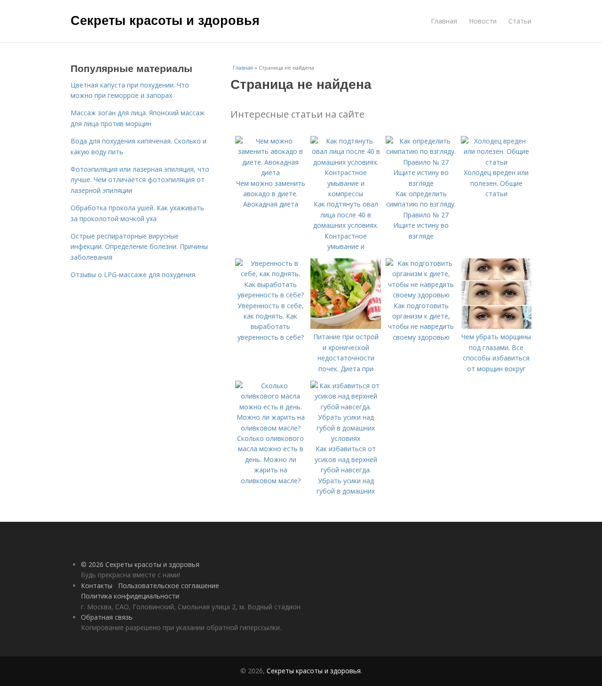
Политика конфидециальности (130, 595)
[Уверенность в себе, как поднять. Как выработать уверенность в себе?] (270, 294)
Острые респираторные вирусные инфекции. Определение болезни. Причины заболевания (139, 246)
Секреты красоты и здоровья (165, 20)
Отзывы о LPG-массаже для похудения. (134, 274)
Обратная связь (107, 617)
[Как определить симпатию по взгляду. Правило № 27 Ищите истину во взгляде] (421, 183)
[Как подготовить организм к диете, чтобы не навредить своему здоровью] (421, 294)
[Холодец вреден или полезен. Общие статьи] (496, 162)
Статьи (519, 20)
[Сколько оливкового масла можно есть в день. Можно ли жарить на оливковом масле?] (270, 427)
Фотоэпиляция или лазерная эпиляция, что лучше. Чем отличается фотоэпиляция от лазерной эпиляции (140, 180)
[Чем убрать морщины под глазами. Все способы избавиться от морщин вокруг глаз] (496, 326)
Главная (444, 20)
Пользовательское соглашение (168, 585)
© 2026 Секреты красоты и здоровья (140, 564)
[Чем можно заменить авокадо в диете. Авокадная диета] (270, 172)
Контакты (96, 585)
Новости (483, 20)
